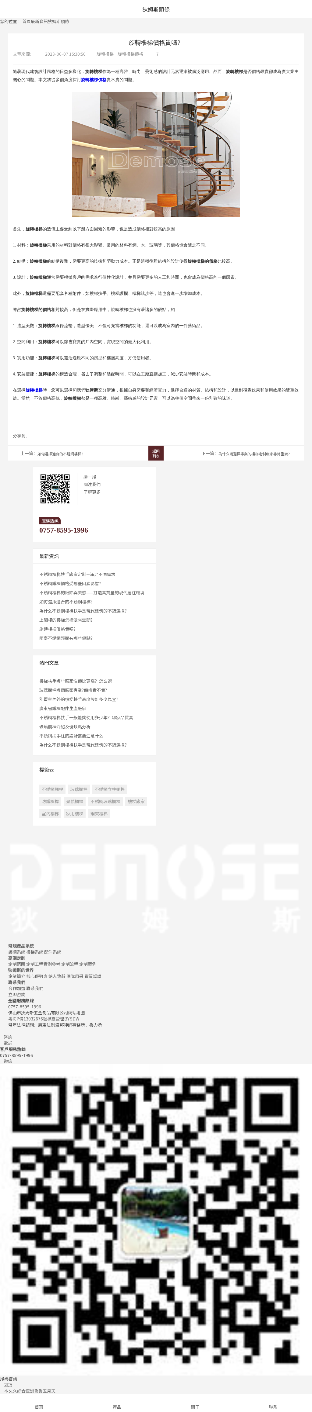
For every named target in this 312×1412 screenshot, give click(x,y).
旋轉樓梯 (105, 54)
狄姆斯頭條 (58, 21)
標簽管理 (55, 1019)
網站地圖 (76, 1013)
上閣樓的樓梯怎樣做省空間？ (67, 620)
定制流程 (69, 964)
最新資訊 (39, 21)
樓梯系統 (34, 952)
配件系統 (52, 952)
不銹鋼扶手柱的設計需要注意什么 (71, 736)
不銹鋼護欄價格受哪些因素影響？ (71, 583)
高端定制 (16, 958)
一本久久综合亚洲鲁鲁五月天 (27, 1391)
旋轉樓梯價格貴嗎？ (58, 629)
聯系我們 (16, 982)
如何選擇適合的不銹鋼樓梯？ (61, 453)
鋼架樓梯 (99, 813)
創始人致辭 (55, 976)
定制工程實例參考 (43, 964)
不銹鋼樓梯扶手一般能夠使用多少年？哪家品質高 (86, 717)
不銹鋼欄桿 (52, 789)
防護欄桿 (50, 801)
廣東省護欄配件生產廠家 (62, 708)
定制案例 (87, 964)
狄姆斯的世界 (21, 970)
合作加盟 (16, 988)
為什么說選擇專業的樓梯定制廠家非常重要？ (255, 453)
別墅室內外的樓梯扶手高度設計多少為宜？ (79, 699)
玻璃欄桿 (78, 789)
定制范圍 (16, 964)
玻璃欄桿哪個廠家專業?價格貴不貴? (73, 690)
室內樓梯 (50, 813)
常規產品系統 (21, 946)
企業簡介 (16, 976)
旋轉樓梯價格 (130, 54)
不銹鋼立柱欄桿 (110, 789)
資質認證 (92, 976)
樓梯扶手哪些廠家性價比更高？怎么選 (75, 681)
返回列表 (156, 453)
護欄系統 (16, 952)
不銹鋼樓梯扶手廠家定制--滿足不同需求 (77, 574)
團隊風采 (74, 976)
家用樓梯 (74, 813)
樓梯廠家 (136, 801)
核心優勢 (34, 976)
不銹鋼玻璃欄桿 (105, 801)
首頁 (26, 21)
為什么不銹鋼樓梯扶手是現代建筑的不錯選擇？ (84, 611)
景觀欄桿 (74, 801)
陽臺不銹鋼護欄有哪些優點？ (67, 638)
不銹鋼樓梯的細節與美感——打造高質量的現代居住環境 (91, 592)
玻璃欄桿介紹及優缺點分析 (64, 726)
